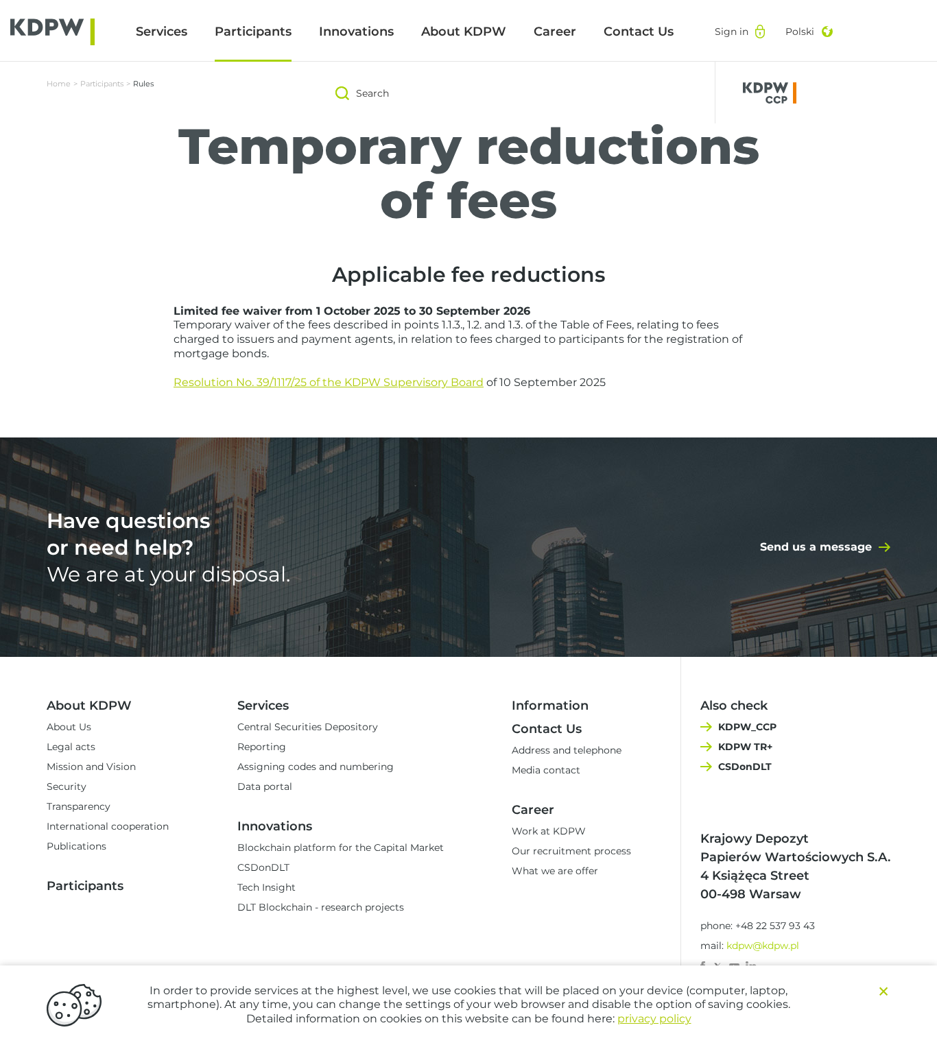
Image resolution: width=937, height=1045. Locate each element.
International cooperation (108, 826)
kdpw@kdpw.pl (762, 945)
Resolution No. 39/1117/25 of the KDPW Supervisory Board (329, 382)
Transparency (78, 806)
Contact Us (639, 31)
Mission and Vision (91, 766)
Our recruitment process (571, 851)
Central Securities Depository (307, 727)
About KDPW (463, 31)
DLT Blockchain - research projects (320, 907)
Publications (76, 846)
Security (66, 786)
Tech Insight (266, 887)
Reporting (261, 747)
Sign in (731, 31)
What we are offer (555, 871)
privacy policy (654, 1018)
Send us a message (816, 546)
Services (161, 31)
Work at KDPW (549, 831)
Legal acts (71, 747)
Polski (799, 31)
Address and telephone (566, 750)
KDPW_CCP (747, 727)
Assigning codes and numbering (315, 766)
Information (550, 705)
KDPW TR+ (745, 747)
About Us (69, 727)
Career (555, 31)
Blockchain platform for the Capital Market (340, 847)
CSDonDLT (263, 867)
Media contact (546, 770)
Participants (253, 31)
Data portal (264, 786)
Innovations (356, 31)
